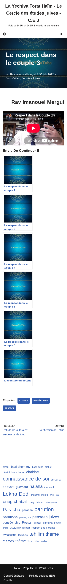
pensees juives (45, 517)
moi (52, 494)
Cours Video (13, 78)
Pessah (27, 522)
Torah (30, 541)
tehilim (36, 534)
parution (44, 509)
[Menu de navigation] (33, 34)
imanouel (49, 487)
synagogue (9, 534)
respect (9, 408)
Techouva (23, 535)
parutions (10, 517)
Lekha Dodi (16, 494)
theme (52, 534)
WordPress (46, 568)
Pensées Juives (31, 78)
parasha (27, 510)
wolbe (44, 541)
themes (8, 541)
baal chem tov (21, 466)
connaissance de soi (26, 479)
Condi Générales (14, 575)
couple (23, 401)
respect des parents (43, 527)
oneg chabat (15, 501)
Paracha (11, 509)
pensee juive (25, 517)
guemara (22, 487)
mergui (44, 495)
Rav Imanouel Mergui (23, 74)
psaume (15, 527)
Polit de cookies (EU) (42, 575)
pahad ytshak (51, 502)
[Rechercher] (61, 34)
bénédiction (9, 472)
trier (37, 541)
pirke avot (47, 523)
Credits (8, 580)
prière (5, 528)
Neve (17, 568)
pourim (57, 523)
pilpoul (37, 523)
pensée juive (41, 401)
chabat (20, 472)
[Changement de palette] (4, 34)
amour (6, 467)
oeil (57, 495)
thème (20, 541)
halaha (36, 486)
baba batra (37, 467)
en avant (8, 486)
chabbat (32, 472)
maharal (35, 495)
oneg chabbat (36, 502)
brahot (48, 467)
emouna (55, 479)
